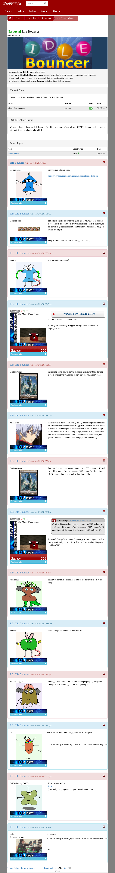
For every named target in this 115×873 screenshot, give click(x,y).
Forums (19, 18)
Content (57, 11)
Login (20, 11)
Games (43, 11)
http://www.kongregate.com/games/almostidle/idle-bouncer (73, 176)
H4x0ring (32, 18)
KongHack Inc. (50, 868)
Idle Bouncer (13, 154)
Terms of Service (28, 868)
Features (8, 11)
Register (32, 11)
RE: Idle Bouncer (19, 213)
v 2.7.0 (66, 868)
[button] (77, 314)
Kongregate (46, 18)
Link (50, 786)
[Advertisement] (31, 24)
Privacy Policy (13, 868)
